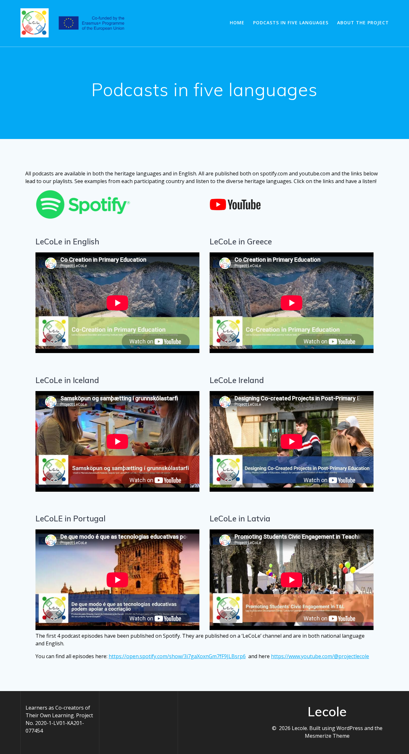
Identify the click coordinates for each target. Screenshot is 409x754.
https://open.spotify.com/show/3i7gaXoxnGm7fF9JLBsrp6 (177, 656)
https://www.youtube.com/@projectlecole (320, 656)
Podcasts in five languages (290, 22)
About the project (363, 22)
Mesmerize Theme (327, 735)
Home (237, 22)
